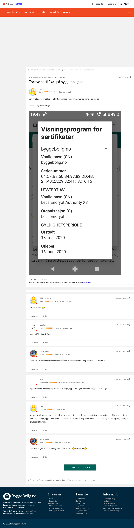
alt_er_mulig (44, 351)
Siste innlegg (21, 12)
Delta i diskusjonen (80, 467)
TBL (40, 90)
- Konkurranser (54, 503)
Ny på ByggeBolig (109, 503)
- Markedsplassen (55, 506)
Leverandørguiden (82, 508)
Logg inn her (86, 282)
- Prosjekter (52, 501)
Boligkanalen (80, 503)
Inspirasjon (65, 12)
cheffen (43, 325)
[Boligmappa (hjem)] (12, 3)
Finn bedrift (41, 12)
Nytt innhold (54, 12)
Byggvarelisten (81, 511)
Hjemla (78, 501)
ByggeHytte (80, 506)
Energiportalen (81, 513)
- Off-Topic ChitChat (56, 511)
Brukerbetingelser (110, 506)
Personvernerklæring (111, 511)
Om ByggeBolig (109, 499)
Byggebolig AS (18, 523)
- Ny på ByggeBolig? (55, 508)
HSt (41, 379)
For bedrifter (98, 4)
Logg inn (112, 4)
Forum (31, 12)
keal (41, 406)
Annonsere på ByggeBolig (113, 508)
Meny (126, 3)
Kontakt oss (107, 501)
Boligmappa (80, 499)
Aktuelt (10, 12)
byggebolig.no (30, 511)
